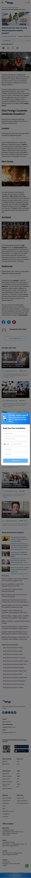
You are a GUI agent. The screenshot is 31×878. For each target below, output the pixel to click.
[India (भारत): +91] (5, 444)
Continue (15, 460)
